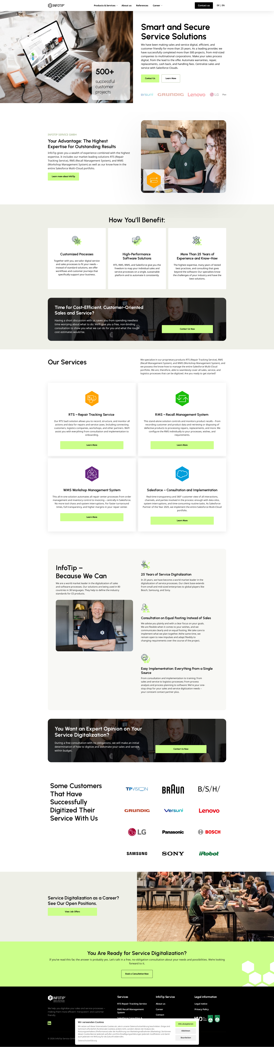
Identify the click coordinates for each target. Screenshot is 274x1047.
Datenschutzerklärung (87, 1040)
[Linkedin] (50, 1023)
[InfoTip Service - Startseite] (57, 998)
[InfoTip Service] (56, 5)
